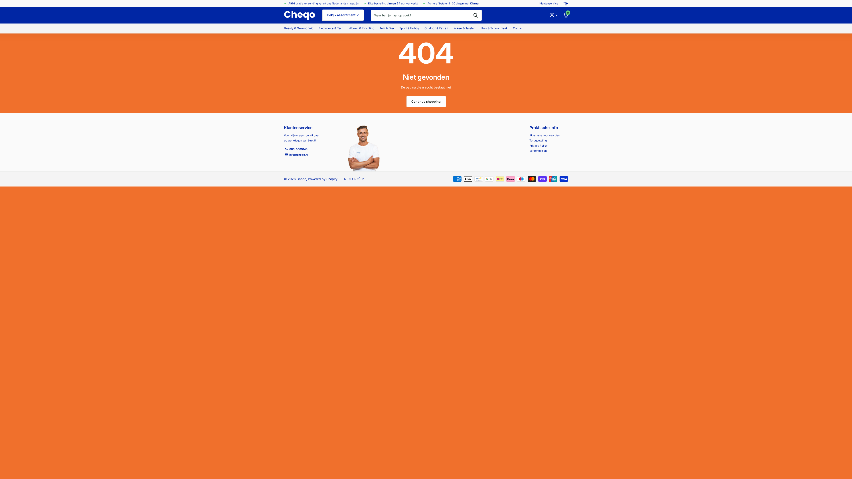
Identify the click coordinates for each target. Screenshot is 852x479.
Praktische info (543, 127)
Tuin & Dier (387, 28)
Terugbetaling (538, 140)
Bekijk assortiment (341, 15)
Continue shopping (426, 101)
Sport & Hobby (409, 28)
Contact (518, 28)
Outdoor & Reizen (436, 28)
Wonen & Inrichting (361, 28)
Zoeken (475, 15)
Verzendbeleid (538, 150)
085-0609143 (298, 149)
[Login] (554, 15)
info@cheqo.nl (298, 154)
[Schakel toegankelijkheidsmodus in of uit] (566, 3)
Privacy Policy (538, 145)
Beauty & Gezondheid (299, 28)
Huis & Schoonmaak (494, 28)
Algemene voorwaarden (544, 135)
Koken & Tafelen (464, 28)
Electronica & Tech (331, 28)
